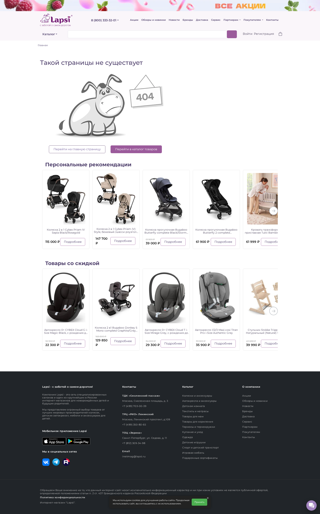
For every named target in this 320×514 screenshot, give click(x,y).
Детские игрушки (194, 442)
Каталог (48, 34)
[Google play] (78, 440)
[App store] (54, 440)
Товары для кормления (197, 421)
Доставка (202, 20)
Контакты (272, 20)
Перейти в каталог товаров (136, 149)
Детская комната (193, 406)
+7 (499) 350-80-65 (134, 424)
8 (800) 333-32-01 (103, 20)
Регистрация (264, 34)
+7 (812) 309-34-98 (133, 443)
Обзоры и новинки (153, 20)
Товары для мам (193, 416)
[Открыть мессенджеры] (311, 505)
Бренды (188, 20)
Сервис (216, 20)
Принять (199, 502)
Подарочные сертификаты (200, 457)
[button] (278, 34)
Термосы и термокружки (198, 426)
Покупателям (252, 20)
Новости (174, 20)
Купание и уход (192, 431)
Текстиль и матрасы (195, 411)
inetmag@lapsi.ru (134, 456)
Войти (247, 34)
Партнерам (231, 20)
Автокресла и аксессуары (199, 400)
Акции (134, 20)
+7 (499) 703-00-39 (134, 406)
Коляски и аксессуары (197, 395)
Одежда (187, 437)
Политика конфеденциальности (62, 497)
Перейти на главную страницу (77, 149)
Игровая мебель (193, 452)
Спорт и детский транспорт (200, 447)
